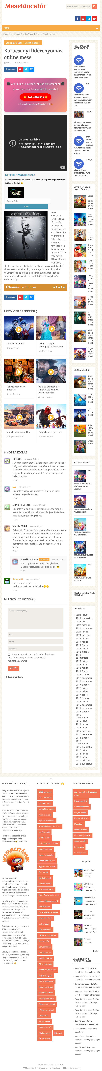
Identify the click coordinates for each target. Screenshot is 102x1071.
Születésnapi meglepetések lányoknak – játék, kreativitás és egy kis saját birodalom (82, 72)
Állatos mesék (44, 1033)
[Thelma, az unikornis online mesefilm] (80, 530)
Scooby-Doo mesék (46, 999)
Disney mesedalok (46, 855)
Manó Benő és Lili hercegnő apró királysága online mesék (87, 1002)
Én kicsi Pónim (44, 1039)
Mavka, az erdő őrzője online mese (91, 318)
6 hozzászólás (22, 63)
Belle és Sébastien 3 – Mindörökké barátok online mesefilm (49, 389)
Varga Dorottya (81, 976)
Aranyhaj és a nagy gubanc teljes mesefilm (90, 901)
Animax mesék (45, 815)
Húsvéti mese (44, 907)
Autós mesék (44, 832)
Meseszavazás (45, 953)
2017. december (84, 678)
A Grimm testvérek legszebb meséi (85, 793)
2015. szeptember (82, 742)
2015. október (82, 737)
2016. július (81, 721)
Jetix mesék (44, 924)
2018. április (82, 671)
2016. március (83, 731)
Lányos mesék (45, 947)
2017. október (82, 684)
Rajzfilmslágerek (45, 976)
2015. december (84, 734)
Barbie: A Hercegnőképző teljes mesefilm (90, 928)
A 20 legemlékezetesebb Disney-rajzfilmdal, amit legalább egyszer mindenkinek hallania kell (83, 94)
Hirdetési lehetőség (72, 1068)
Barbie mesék (44, 838)
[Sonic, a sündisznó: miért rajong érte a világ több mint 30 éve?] (79, 168)
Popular (86, 861)
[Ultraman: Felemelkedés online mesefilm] (80, 552)
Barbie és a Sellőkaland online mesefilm (90, 887)
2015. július (81, 750)
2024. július (81, 615)
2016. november (84, 708)
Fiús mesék (43, 872)
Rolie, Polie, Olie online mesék (91, 430)
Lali (14, 487)
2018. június (82, 664)
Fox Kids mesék (45, 878)
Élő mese (58, 1033)
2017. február (82, 698)
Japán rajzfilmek (45, 918)
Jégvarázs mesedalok (48, 935)
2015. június (82, 753)
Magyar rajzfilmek (81, 818)
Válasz (15, 480)
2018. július (81, 661)
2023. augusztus (84, 618)
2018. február (82, 674)
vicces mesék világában (12, 893)
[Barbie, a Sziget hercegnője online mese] (51, 328)
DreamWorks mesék (47, 861)
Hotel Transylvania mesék (49, 895)
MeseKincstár (25, 6)
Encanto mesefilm (92, 442)
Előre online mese (15, 343)
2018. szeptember (82, 656)
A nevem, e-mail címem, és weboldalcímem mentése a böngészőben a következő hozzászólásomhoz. (31, 657)
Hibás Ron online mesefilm (92, 301)
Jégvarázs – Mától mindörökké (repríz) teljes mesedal (87, 1039)
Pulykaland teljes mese (50, 432)
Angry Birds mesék (46, 809)
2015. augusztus (84, 747)
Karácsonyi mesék (81, 807)
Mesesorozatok (80, 830)
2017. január (82, 701)
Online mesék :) (32, 43)
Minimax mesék (45, 964)
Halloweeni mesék (46, 889)
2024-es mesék (45, 803)
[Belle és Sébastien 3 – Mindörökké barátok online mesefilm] (51, 371)
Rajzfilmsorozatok (46, 981)
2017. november (84, 681)
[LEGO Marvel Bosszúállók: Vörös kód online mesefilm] (80, 481)
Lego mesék (44, 941)
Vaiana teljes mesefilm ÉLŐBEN (89, 873)
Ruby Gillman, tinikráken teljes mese (92, 219)
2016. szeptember (82, 716)
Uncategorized (80, 853)
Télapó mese (44, 1016)
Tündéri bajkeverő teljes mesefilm (92, 264)
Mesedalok (78, 824)
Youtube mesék (45, 1027)
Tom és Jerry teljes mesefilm (92, 234)
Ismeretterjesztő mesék (48, 912)
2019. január (82, 648)
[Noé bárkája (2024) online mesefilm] (80, 575)
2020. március (83, 635)
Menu (6, 28)
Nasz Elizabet (80, 1021)
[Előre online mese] (19, 328)
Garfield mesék (45, 884)
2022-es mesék (45, 792)
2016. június (82, 724)
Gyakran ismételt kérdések (49, 1068)
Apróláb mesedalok (46, 821)
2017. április (82, 694)
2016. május (82, 727)
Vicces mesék (44, 1021)
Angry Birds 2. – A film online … (91, 250)
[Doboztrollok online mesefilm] (19, 371)
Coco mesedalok (45, 849)
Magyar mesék (80, 813)
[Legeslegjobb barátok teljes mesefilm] (80, 507)
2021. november (84, 628)
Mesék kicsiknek (45, 958)
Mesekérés (29, 1068)
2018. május (82, 668)
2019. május (82, 641)
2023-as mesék (45, 798)
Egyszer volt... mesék (47, 867)
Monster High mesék (82, 835)
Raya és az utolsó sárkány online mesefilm (92, 336)
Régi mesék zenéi (46, 993)
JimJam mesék (45, 930)
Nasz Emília (79, 969)
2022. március (83, 625)
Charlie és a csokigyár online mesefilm (90, 915)
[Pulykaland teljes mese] (51, 416)
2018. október (82, 652)
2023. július (81, 621)
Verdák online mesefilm (18, 432)
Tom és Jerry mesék (47, 1004)
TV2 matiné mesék (46, 1010)
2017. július (81, 688)
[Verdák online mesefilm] (19, 416)
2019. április (82, 645)
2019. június (82, 638)
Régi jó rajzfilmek (46, 987)
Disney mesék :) (16, 43)
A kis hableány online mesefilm (92, 398)
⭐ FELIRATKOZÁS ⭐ (35, 97)
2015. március (83, 760)
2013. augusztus (84, 763)
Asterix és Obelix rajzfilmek (49, 826)
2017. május (82, 691)
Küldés (26, 206)
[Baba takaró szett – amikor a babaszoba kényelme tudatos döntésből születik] (79, 145)
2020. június (82, 631)
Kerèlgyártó (18, 579)
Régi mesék (79, 847)
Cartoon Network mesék (48, 844)
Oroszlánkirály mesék (47, 970)
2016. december (84, 705)
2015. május (82, 757)
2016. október (82, 711)
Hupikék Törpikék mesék (48, 901)
